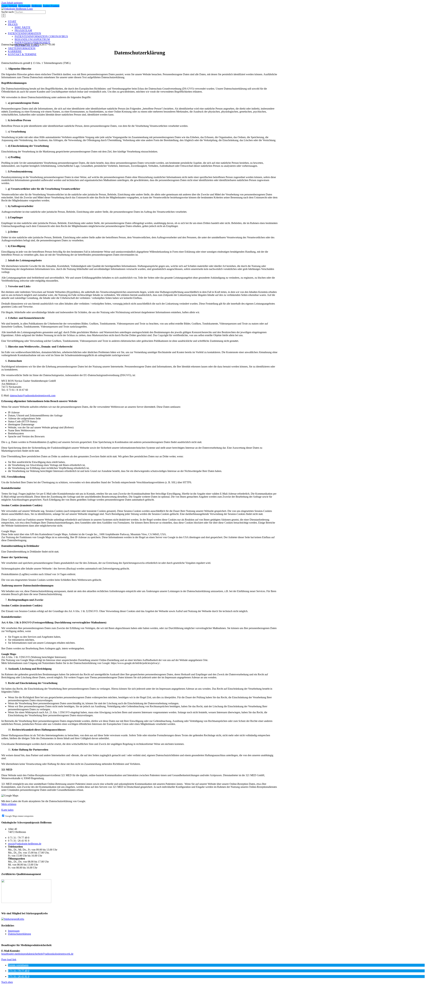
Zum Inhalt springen (12, 2)
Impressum (13, 930)
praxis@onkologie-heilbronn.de (24, 843)
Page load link (8, 959)
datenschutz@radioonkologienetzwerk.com (32, 395)
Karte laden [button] (7, 809)
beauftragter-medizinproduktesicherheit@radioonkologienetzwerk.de (37, 953)
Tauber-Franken (51, 5)
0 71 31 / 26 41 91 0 (18, 976)
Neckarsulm (24, 5)
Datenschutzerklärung (19, 933)
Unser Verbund (9, 5)
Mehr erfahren (8, 804)
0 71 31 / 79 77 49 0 (18, 970)
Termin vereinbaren (18, 965)
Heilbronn (36, 5)
